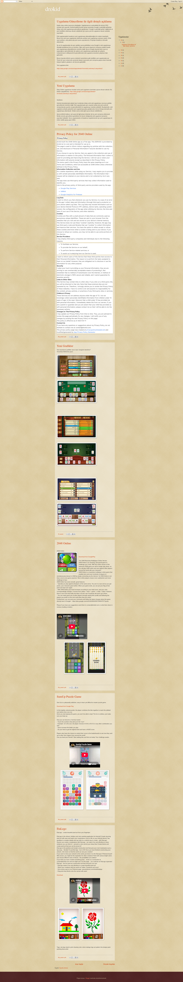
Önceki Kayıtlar (109, 964)
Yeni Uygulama (66, 85)
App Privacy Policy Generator (84, 332)
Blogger (88, 978)
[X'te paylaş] (74, 77)
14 (121, 60)
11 (121, 66)
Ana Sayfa (79, 964)
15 (121, 58)
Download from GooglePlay (87, 556)
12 (121, 63)
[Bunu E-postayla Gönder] (70, 77)
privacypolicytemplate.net (96, 330)
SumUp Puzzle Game (69, 696)
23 (121, 52)
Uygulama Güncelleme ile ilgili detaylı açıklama (84, 21)
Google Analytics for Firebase (71, 194)
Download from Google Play (65, 706)
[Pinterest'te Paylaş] (77, 77)
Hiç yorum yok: (62, 76)
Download (60, 875)
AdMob (63, 191)
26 (121, 40)
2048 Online (64, 543)
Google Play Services (68, 188)
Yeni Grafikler (65, 346)
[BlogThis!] (72, 77)
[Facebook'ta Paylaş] (76, 77)
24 (121, 50)
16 (121, 55)
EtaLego (61, 828)
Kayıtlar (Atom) (63, 968)
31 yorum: (61, 534)
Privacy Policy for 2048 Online (74, 134)
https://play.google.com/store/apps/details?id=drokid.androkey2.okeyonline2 (79, 68)
